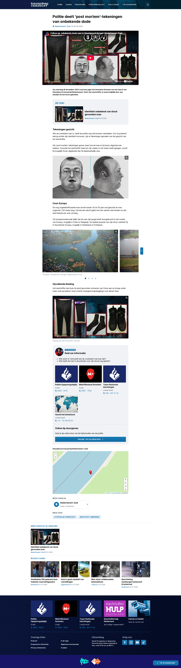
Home (59, 4)
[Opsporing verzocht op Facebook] (124, 642)
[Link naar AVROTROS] (84, 661)
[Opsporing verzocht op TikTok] (143, 642)
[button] (141, 251)
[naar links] (125, 483)
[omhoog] (125, 479)
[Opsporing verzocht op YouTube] (137, 642)
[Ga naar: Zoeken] (147, 4)
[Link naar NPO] (96, 661)
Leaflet (108, 493)
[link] (71, 504)
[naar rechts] (125, 486)
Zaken (69, 4)
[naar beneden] (125, 489)
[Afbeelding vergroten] (126, 158)
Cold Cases (113, 4)
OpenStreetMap (116, 493)
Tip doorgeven (129, 4)
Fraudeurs (80, 4)
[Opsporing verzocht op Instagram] (131, 642)
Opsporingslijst (97, 4)
